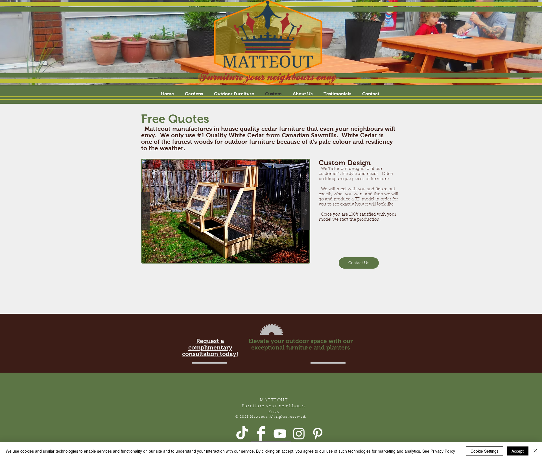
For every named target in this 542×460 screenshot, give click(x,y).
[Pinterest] (317, 433)
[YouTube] (280, 433)
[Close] (535, 450)
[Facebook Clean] (261, 433)
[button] (227, 211)
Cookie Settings (485, 451)
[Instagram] (299, 433)
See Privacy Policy (438, 451)
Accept (518, 451)
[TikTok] (242, 433)
